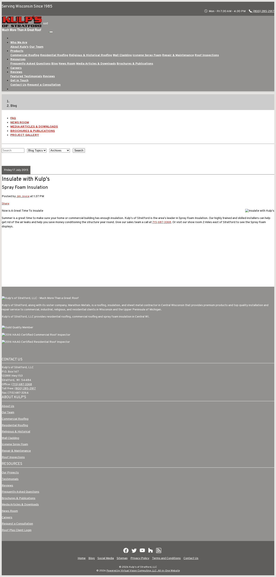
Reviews (49, 76)
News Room (67, 64)
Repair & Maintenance (178, 55)
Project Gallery (24, 135)
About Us (8, 406)
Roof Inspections (207, 55)
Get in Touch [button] (19, 80)
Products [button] (16, 51)
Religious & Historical (16, 432)
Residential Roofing (54, 55)
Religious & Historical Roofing (90, 55)
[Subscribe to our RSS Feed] (158, 550)
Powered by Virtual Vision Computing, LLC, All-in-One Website (143, 570)
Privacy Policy (139, 558)
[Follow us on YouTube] (142, 550)
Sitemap (122, 558)
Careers (16, 68)
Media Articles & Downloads (96, 64)
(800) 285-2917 (263, 11)
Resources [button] (17, 59)
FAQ (13, 118)
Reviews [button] (16, 72)
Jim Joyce (23, 196)
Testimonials (10, 479)
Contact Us (18, 85)
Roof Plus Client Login (16, 530)
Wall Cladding (122, 55)
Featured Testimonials (26, 76)
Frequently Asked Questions (30, 64)
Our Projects (10, 473)
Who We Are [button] (18, 42)
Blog (54, 64)
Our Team (36, 47)
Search (78, 150)
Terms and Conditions (166, 558)
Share (5, 204)
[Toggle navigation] (51, 32)
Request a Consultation (44, 85)
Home (82, 558)
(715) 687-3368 (21, 384)
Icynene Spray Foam (147, 55)
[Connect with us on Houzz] (150, 550)
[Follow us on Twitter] (134, 550)
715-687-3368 (161, 222)
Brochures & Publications (135, 64)
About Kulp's (19, 47)
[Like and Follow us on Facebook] (126, 550)
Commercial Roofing (24, 55)
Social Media (105, 558)
